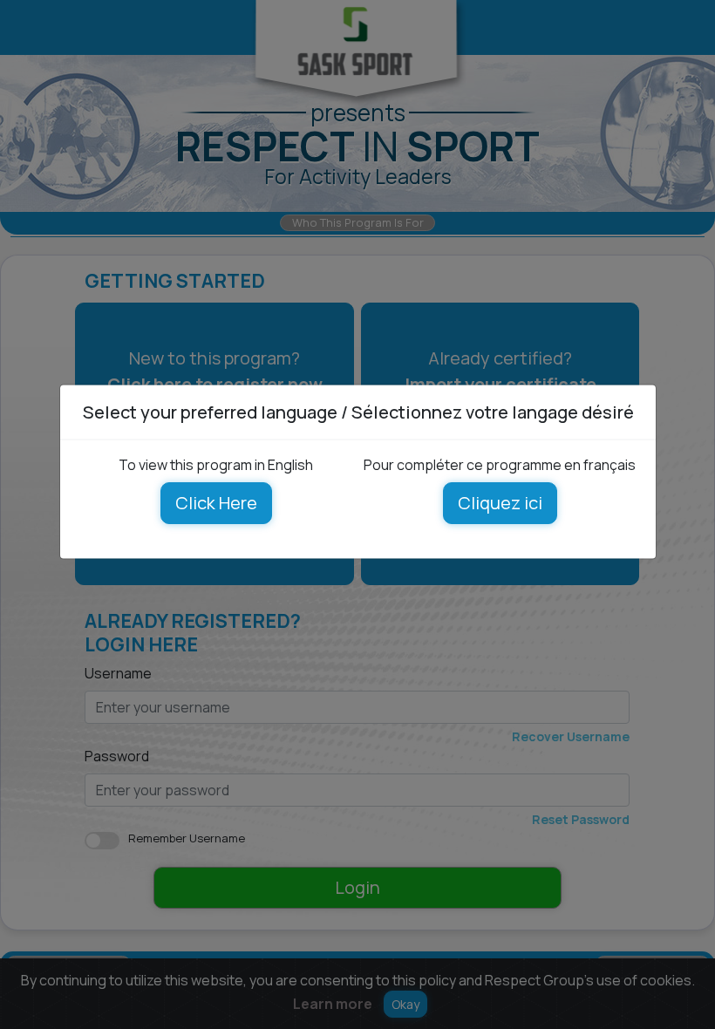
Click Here (215, 502)
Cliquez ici (499, 502)
